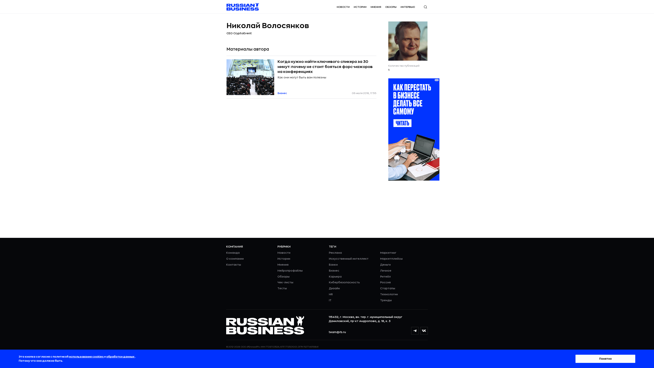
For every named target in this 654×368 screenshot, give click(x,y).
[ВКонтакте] (424, 330)
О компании (235, 258)
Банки (333, 264)
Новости (343, 7)
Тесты (282, 288)
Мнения (376, 7)
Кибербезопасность (344, 282)
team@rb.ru (337, 332)
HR (331, 294)
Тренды (386, 300)
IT (330, 300)
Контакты (233, 264)
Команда (233, 252)
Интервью (408, 7)
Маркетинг (388, 252)
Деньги (385, 264)
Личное (385, 270)
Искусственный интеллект (349, 258)
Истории (360, 7)
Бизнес (334, 270)
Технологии (389, 294)
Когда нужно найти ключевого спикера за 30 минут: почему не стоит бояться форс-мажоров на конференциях (325, 67)
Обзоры (390, 7)
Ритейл (385, 276)
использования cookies (86, 356)
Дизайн (334, 288)
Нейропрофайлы (290, 270)
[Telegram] (415, 330)
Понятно (605, 358)
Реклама (335, 252)
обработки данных (120, 356)
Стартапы (387, 288)
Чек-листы (285, 282)
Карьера (335, 276)
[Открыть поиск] (425, 7)
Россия (385, 282)
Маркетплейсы (391, 258)
